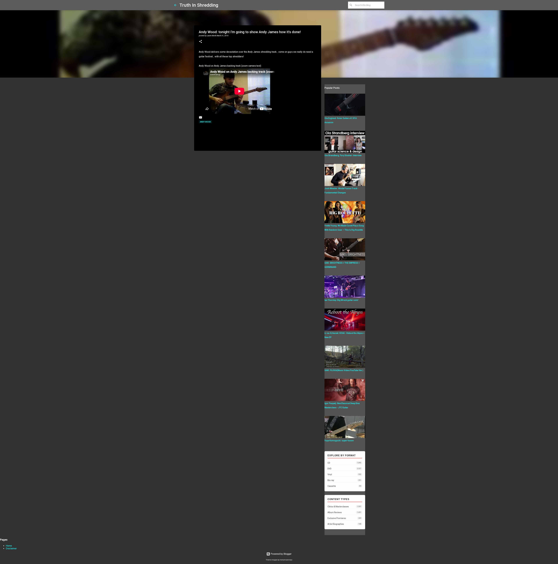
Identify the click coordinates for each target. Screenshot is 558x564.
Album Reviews (344, 512)
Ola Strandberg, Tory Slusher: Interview (343, 155)
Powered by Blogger (280, 554)
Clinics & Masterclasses (344, 506)
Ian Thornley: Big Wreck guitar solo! (341, 300)
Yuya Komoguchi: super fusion (339, 440)
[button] (200, 42)
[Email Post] (200, 118)
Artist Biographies (344, 524)
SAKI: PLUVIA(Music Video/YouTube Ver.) (343, 370)
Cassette (344, 486)
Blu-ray (344, 480)
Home (9, 545)
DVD (344, 468)
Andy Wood (205, 122)
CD (344, 463)
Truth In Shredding (198, 5)
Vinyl (344, 474)
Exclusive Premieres (344, 518)
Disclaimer (11, 548)
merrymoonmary (286, 560)
